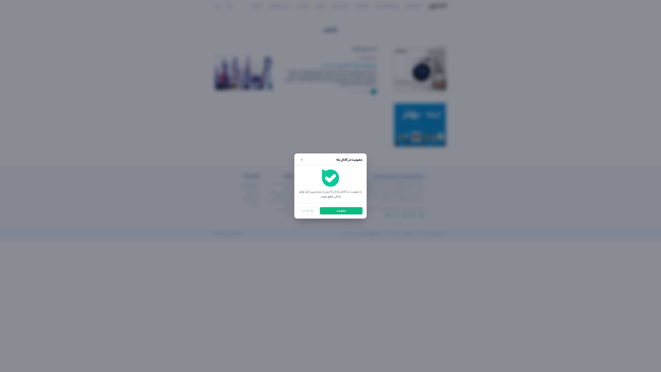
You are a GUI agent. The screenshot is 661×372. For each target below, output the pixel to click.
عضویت (341, 211)
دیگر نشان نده (308, 210)
